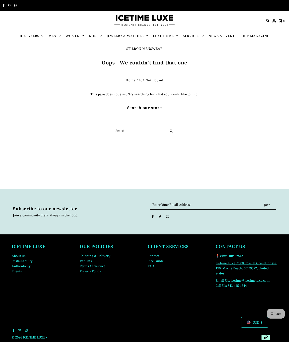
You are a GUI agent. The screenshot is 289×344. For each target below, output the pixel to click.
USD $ (258, 322)
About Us (19, 256)
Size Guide (156, 261)
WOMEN (73, 36)
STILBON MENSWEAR (144, 48)
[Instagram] (15, 5)
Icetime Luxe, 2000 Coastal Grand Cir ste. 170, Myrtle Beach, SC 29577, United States (246, 268)
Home (131, 80)
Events (17, 271)
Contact (153, 256)
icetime (236, 280)
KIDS (93, 36)
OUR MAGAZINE (255, 36)
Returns (86, 261)
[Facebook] (3, 5)
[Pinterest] (9, 5)
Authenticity (21, 266)
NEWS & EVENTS (223, 36)
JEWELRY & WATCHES (125, 36)
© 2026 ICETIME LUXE (29, 337)
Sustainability (22, 261)
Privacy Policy (90, 271)
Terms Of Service (92, 266)
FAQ (151, 266)
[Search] (268, 20)
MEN (52, 36)
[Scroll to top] (280, 333)
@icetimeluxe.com (256, 280)
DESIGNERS (29, 36)
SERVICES (191, 36)
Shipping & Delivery (95, 256)
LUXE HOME (163, 36)
